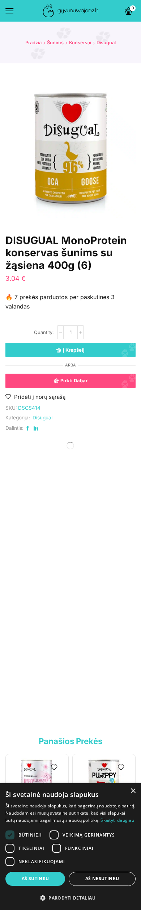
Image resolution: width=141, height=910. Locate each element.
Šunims (55, 42)
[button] (70, 897)
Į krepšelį (74, 350)
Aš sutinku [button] (35, 878)
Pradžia (33, 42)
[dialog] (70, 846)
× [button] (133, 791)
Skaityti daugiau (117, 820)
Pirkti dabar (73, 380)
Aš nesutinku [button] (102, 878)
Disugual (106, 42)
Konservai (80, 42)
